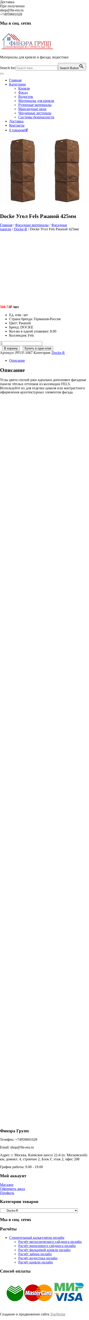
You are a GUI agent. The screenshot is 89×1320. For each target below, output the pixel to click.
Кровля (24, 88)
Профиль (7, 1193)
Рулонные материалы (35, 105)
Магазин (6, 1185)
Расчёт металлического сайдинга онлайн (50, 1242)
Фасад (23, 92)
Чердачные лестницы (34, 113)
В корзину (11, 348)
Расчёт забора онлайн (35, 1254)
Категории (17, 84)
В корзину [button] (40, 482)
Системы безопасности (36, 117)
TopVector (57, 1314)
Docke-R (20, 229)
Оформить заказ (12, 1189)
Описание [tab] (17, 360)
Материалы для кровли (36, 101)
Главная (15, 80)
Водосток (25, 97)
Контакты (16, 125)
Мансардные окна (32, 109)
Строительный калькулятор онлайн (36, 1237)
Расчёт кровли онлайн (35, 1262)
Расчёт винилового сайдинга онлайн (47, 1246)
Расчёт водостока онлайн (38, 1258)
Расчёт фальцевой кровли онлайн (44, 1250)
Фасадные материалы (32, 225)
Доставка (16, 121)
